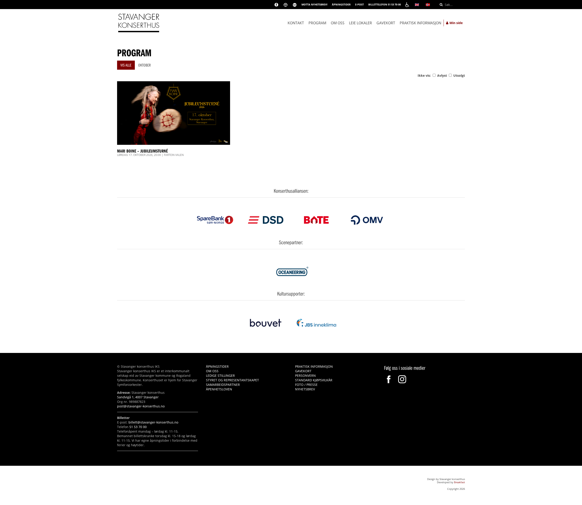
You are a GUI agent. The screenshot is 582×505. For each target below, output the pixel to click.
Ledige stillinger (220, 375)
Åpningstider (217, 366)
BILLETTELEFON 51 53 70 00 (384, 4)
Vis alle (125, 65)
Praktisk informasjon (420, 22)
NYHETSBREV (305, 389)
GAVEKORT (303, 371)
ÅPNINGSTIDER (341, 4)
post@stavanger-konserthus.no (141, 406)
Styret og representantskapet (232, 380)
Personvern (305, 375)
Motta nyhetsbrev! (314, 4)
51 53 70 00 (138, 427)
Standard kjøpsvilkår (313, 380)
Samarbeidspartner (223, 384)
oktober (144, 65)
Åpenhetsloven (219, 389)
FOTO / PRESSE (306, 384)
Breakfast (459, 482)
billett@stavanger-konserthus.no (153, 422)
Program (317, 22)
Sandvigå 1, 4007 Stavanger (138, 397)
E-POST (359, 4)
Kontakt (296, 22)
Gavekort (385, 22)
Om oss (337, 22)
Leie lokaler (360, 22)
